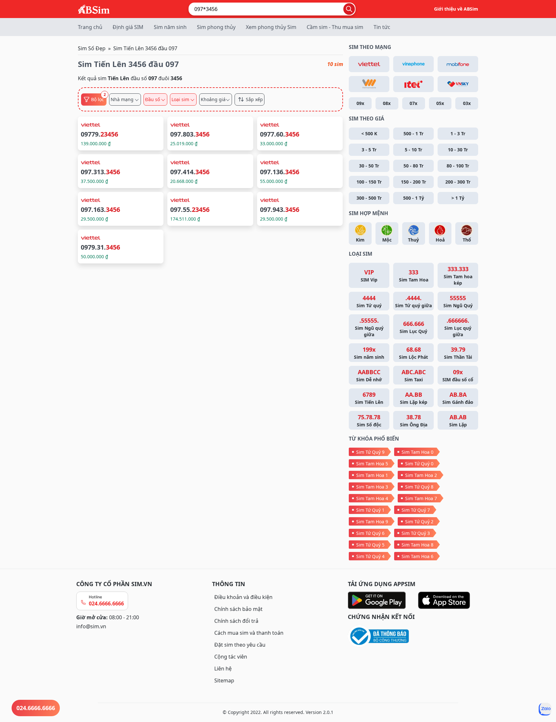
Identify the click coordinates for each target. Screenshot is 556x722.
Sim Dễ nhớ (369, 375)
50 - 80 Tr (413, 166)
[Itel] (413, 84)
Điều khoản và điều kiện (243, 597)
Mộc (387, 240)
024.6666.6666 (106, 603)
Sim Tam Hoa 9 (372, 521)
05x (440, 103)
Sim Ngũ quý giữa (369, 327)
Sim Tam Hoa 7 (421, 498)
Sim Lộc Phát (413, 353)
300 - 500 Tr (369, 198)
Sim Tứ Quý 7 (416, 510)
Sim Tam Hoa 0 (417, 452)
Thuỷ (413, 240)
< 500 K (369, 133)
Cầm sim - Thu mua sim (335, 27)
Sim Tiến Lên (369, 398)
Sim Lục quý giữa (457, 327)
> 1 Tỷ (457, 198)
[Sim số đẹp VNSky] (458, 84)
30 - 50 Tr (369, 166)
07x (413, 103)
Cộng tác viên (230, 656)
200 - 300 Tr (457, 182)
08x (387, 103)
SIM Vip (369, 275)
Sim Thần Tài (458, 353)
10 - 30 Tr (458, 150)
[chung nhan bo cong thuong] (414, 636)
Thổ (467, 240)
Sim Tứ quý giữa (413, 301)
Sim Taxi (414, 375)
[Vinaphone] (413, 64)
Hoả (440, 240)
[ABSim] (94, 8)
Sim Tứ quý (369, 301)
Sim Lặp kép (413, 398)
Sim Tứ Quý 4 (370, 556)
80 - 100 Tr (458, 166)
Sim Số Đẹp (92, 48)
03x (467, 103)
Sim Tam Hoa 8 (417, 545)
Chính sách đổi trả (236, 620)
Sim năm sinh (170, 27)
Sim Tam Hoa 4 (372, 498)
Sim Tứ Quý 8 (419, 487)
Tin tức (382, 27)
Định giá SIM (128, 27)
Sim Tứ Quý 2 (419, 521)
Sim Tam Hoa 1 (372, 475)
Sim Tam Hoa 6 (417, 556)
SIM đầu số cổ (457, 375)
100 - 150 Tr (369, 182)
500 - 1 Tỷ (413, 198)
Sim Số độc (369, 420)
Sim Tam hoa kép (458, 275)
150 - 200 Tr (413, 182)
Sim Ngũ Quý (458, 301)
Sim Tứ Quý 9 (370, 452)
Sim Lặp (458, 420)
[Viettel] (369, 64)
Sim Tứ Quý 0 (419, 464)
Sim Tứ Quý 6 (370, 533)
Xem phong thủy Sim (271, 27)
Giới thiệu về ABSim (456, 9)
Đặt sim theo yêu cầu (239, 644)
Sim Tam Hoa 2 (421, 475)
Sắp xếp (254, 99)
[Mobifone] (458, 64)
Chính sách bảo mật (238, 609)
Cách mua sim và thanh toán (248, 632)
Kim (360, 240)
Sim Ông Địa (413, 420)
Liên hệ (223, 668)
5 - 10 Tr (413, 150)
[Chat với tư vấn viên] (545, 709)
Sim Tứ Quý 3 (416, 533)
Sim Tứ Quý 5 (370, 545)
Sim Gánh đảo (457, 398)
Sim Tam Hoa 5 (372, 464)
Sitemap (224, 680)
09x (360, 103)
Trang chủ (90, 27)
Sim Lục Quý (413, 327)
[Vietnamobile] (369, 84)
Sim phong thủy (216, 27)
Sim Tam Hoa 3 (372, 487)
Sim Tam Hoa (413, 275)
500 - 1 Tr (413, 133)
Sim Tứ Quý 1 (370, 510)
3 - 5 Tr (369, 150)
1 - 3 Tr (457, 133)
